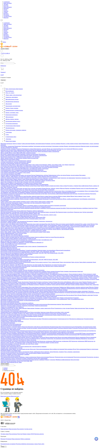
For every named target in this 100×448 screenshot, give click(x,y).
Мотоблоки (58, 192)
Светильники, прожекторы (7, 146)
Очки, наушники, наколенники (72, 351)
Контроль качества (39, 434)
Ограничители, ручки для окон (62, 308)
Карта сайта (41, 443)
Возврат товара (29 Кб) (28, 434)
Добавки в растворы (6, 168)
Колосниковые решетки (31, 316)
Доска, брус (3, 362)
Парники (17, 204)
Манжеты (44, 176)
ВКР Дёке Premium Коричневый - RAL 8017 (33, 253)
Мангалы (62, 188)
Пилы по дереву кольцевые (72, 275)
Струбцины (45, 282)
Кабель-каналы (29, 150)
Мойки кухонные (5, 183)
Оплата (5, 9)
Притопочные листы (25, 312)
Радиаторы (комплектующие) (64, 328)
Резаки (24, 292)
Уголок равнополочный (20, 243)
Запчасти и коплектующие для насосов (35, 337)
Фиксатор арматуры (59, 237)
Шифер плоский (9, 258)
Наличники (24, 222)
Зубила (81, 283)
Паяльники (23, 154)
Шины (18, 152)
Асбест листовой (65, 312)
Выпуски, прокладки (52, 176)
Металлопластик (65, 333)
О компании (7, 1)
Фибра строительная (43, 168)
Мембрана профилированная (63, 359)
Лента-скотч (33, 349)
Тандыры (13, 188)
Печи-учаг (21, 189)
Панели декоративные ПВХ (38, 217)
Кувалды (6, 286)
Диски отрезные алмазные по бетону (79, 278)
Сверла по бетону (60, 275)
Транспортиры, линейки (41, 297)
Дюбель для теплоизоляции (50, 225)
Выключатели (15, 155)
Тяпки (5, 187)
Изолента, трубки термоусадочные (69, 143)
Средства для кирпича (28, 270)
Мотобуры (40, 192)
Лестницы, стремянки (6, 354)
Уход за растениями (5, 197)
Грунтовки (3, 267)
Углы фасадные (15, 212)
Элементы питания (31, 152)
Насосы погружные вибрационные (66, 337)
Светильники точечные (58, 146)
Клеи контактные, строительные (30, 266)
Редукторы (29, 292)
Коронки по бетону (41, 278)
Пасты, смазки (34, 343)
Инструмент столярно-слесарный (9, 282)
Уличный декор (4, 347)
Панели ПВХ (27, 217)
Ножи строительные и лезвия (22, 283)
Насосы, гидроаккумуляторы (8, 337)
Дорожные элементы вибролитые (35, 210)
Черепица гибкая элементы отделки (23, 254)
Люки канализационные (13, 330)
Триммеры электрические (31, 192)
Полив (2, 193)
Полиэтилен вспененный (80, 357)
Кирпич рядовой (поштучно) (51, 272)
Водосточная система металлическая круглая (12, 251)
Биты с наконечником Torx (65, 276)
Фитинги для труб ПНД (76, 333)
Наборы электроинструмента (8, 289)
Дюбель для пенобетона (63, 225)
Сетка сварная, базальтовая (7, 172)
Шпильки (3, 235)
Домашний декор (5, 346)
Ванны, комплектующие (7, 179)
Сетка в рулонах (18, 172)
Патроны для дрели (38, 279)
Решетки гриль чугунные (82, 188)
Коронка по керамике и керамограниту (26, 278)
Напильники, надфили (36, 283)
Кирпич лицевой (39, 272)
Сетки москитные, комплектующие (19, 311)
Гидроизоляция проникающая (21, 170)
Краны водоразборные (59, 334)
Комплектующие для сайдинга (66, 212)
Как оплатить (20, 429)
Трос (25, 224)
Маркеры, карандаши (87, 295)
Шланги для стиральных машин (22, 176)
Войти (4, 42)
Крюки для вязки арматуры (12, 237)
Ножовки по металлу (34, 284)
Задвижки (40, 316)
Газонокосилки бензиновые (68, 192)
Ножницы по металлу (9, 283)
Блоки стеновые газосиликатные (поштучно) (71, 271)
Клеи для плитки (43, 167)
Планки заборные (13, 238)
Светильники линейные (27, 146)
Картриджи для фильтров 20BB (79, 341)
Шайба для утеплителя (88, 225)
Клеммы (78, 292)
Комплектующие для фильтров (25, 342)
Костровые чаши (93, 188)
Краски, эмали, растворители (8, 262)
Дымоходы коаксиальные (41, 305)
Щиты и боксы (12, 152)
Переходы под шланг (27, 336)
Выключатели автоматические (8, 156)
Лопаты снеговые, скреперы (27, 199)
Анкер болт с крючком (30, 230)
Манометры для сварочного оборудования (43, 292)
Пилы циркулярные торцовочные (37, 287)
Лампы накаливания (43, 151)
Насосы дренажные (41, 338)
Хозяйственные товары (6, 349)
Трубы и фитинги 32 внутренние (65, 332)
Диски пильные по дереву (89, 274)
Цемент (14, 164)
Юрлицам (6, 8)
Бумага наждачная (28, 299)
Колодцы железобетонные (14, 325)
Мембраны (78, 338)
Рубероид (47, 359)
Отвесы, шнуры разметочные (49, 296)
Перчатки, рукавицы (58, 351)
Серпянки (35, 221)
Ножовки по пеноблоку (45, 284)
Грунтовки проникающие (12, 267)
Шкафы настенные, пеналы (21, 180)
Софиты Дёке (36, 213)
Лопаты (13, 185)
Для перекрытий (5, 322)
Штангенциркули (19, 297)
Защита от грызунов (39, 205)
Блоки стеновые (5, 271)
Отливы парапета (22, 238)
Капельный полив (68, 193)
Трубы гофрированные (19, 150)
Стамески (50, 282)
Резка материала (8, 7)
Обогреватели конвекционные (49, 318)
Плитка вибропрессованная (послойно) (56, 208)
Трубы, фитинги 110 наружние (32, 332)
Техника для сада (5, 191)
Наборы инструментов (89, 283)
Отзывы (6, 12)
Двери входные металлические (11, 309)
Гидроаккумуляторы (20, 337)
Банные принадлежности (43, 313)
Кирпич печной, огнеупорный (12, 272)
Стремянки (26, 354)
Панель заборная (35, 171)
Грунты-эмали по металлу (41, 262)
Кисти (76, 295)
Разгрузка (6, 5)
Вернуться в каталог (6, 396)
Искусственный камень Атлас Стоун (35, 218)
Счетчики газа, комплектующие (9, 315)
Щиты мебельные (24, 216)
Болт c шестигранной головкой (34, 231)
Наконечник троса (31, 224)
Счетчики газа (36, 315)
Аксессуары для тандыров (37, 189)
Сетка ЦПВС (17, 174)
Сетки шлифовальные (61, 299)
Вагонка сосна (29, 214)
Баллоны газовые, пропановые (80, 291)
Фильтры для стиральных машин (41, 342)
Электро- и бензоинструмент (8, 287)
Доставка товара (5, 434)
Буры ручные (37, 185)
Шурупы (3, 229)
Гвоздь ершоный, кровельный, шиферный (62, 228)
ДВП (31, 361)
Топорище (9, 187)
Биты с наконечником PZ (36, 276)
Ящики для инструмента (43, 353)
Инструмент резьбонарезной (8, 301)
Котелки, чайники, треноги (53, 188)
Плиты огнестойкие (35, 312)
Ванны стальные (39, 179)
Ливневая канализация (25, 330)
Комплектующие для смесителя (23, 177)
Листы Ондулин (23, 255)
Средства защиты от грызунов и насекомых (11, 205)
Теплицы (12, 204)
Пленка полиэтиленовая (43, 357)
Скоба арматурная (18, 228)
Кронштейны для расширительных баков (85, 326)
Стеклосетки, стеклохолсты (45, 221)
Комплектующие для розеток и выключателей (35, 155)
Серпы (16, 185)
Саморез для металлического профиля (75, 226)
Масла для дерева (22, 264)
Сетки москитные (5, 311)
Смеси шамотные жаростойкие (24, 164)
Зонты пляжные (78, 196)
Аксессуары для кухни (22, 181)
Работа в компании (25, 439)
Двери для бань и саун (31, 313)
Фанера (18, 361)
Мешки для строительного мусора (21, 349)
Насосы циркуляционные (43, 326)
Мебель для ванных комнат (7, 180)
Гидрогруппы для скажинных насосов (56, 338)
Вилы (24, 185)
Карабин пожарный (75, 224)
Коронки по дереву (51, 278)
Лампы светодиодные (31, 151)
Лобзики (96, 287)
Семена (2, 201)
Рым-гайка (47, 224)
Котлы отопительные (6, 317)
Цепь (96, 224)
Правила (47, 295)
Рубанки (55, 282)
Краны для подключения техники (28, 334)
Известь (57, 164)
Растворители (10, 263)
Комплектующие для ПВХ (17, 217)
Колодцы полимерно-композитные (40, 330)
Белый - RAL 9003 (50, 251)
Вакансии (6, 17)
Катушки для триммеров (78, 191)
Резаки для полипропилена (89, 333)
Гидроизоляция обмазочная (36, 170)
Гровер (44, 231)
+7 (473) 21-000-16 (5, 53)
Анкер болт (12, 230)
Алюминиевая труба (42, 246)
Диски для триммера (66, 191)
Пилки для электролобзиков (86, 275)
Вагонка (3, 214)
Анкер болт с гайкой (41, 230)
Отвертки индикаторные (32, 154)
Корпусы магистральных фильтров (30, 341)
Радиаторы (75, 328)
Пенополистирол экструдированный (64, 357)
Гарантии (6, 11)
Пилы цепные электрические (29, 289)
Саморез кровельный (60, 226)
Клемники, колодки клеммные (53, 143)
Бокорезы (82, 284)
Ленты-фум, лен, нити (25, 343)
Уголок (16, 233)
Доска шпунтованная (14, 216)
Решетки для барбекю (70, 188)
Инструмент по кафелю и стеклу (9, 300)
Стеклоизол (52, 359)
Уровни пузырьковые (29, 297)
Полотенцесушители (83, 328)
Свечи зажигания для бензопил (59, 279)
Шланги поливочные (9, 193)
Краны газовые (57, 315)
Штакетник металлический (13, 249)
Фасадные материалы (6, 212)
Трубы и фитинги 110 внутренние (57, 330)
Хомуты (20, 326)
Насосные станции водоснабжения (27, 338)
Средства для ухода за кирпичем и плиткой (11, 270)
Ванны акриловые (30, 179)
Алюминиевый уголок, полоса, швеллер (26, 246)
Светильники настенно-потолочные (43, 146)
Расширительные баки (55, 326)
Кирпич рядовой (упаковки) (27, 272)
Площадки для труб (56, 150)
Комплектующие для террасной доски (10, 213)
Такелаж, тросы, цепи (6, 224)
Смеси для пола (40, 166)
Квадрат (15, 245)
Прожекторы (17, 146)
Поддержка (6, 15)
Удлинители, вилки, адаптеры (8, 148)
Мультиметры (42, 154)
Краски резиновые (19, 263)
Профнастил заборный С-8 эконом (21, 242)
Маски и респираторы (23, 351)
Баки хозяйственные (84, 185)
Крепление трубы (32, 326)
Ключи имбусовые (65, 284)
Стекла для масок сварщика (48, 293)
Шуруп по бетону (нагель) (50, 229)
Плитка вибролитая (21, 210)
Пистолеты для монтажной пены (57, 295)
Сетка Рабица (43, 171)
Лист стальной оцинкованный (24, 241)
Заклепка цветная (17, 234)
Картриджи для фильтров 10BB (47, 341)
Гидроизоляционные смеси (7, 170)
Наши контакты (4, 429)
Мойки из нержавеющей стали (17, 183)
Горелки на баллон (18, 291)
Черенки (43, 185)
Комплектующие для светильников (89, 146)
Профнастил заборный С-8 (36, 242)
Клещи (2, 286)
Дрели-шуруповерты (93, 288)
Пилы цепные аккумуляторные (44, 289)
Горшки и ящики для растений (18, 197)
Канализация (4, 330)
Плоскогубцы (32, 282)
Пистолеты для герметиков (35, 296)
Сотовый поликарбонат (31, 250)
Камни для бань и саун (19, 313)
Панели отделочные (6, 217)
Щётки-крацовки (18, 275)
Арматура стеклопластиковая (27, 237)
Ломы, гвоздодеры (51, 283)
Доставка (6, 4)
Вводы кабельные (37, 150)
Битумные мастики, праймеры (36, 359)
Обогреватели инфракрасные (76, 318)
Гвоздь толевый (37, 228)
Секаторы (14, 187)
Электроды (91, 291)
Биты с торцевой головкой (34, 274)
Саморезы (3, 226)
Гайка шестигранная (21, 231)
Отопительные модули (63, 318)
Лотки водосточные (71, 208)
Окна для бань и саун (8, 313)
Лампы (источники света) (7, 151)
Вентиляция (4, 304)
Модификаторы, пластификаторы (29, 168)
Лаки (43, 264)
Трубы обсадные (17, 340)
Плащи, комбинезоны (35, 351)
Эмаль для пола (75, 262)
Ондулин (3, 255)
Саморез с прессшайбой (49, 226)
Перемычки (12, 322)
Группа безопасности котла (68, 326)
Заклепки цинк (9, 234)
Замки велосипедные (80, 308)
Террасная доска (78, 212)
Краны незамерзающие (14, 334)
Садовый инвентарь (6, 185)
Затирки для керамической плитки (53, 166)
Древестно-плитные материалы (8, 361)
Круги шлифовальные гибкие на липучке (22, 279)
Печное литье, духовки (6, 316)
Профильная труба (8, 239)
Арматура (3, 237)
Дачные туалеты (46, 203)
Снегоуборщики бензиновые (41, 199)
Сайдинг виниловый (87, 212)
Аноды (16, 160)
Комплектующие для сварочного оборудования (60, 291)
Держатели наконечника (16, 293)
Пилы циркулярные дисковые (60, 289)
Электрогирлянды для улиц (15, 347)
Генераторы (20, 321)
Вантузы (93, 330)
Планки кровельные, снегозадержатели (10, 257)
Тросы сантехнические (72, 330)
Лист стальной (13, 241)
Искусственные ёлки (26, 346)
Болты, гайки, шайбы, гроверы (8, 231)
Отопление (3, 328)
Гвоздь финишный (28, 228)
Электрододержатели (59, 292)
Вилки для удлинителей (53, 148)
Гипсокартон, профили (6, 221)
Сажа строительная (16, 168)
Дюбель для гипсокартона (76, 225)
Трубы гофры (33, 176)
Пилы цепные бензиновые (52, 287)
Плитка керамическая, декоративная (10, 218)
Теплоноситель (92, 328)
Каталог (6, 369)
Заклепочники (25, 282)
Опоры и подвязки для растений (38, 197)
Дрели (9, 288)
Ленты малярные (68, 349)
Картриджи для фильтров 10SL (63, 341)
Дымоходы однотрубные (28, 305)
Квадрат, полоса (5, 245)
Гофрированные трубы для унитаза (57, 175)
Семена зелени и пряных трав (45, 201)
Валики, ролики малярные (7, 296)
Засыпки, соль (13, 342)
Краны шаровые (57, 333)
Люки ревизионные (66, 304)
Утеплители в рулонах (21, 358)
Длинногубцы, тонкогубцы (92, 284)
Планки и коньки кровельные (37, 257)
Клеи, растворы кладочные (7, 167)
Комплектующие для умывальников (39, 184)
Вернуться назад (15, 396)
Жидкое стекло (42, 266)
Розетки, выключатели (6, 155)
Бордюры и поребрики (40, 208)
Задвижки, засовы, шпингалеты (43, 308)
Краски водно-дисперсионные (23, 262)
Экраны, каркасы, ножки (19, 179)
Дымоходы (21, 307)
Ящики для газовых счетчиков (24, 315)
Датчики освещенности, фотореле (9, 147)
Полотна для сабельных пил (21, 284)
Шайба (48, 231)
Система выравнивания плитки (31, 300)
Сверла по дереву (51, 275)
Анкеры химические (59, 266)
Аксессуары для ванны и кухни (8, 181)
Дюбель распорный (30, 225)
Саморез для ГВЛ (89, 226)
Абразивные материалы (6, 299)
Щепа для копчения (49, 189)
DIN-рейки (23, 152)
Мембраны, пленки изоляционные (28, 357)
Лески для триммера (90, 191)
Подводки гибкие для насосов (28, 340)
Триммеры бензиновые (15, 191)
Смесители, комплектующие (8, 177)
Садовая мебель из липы (20, 196)
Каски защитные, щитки (47, 351)
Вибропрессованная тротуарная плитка (10, 208)
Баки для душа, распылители (34, 203)
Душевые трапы (20, 332)
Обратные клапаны (37, 336)
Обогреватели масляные (35, 318)
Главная (5, 368)
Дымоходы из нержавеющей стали (9, 307)
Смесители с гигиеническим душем (51, 177)
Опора (25, 233)
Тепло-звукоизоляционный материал (10, 357)
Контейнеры (4, 350)
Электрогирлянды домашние (39, 346)
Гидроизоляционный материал (8, 359)
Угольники (76, 297)
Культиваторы (40, 191)
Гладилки (95, 295)
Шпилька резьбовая (24, 235)
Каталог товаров (4, 48)
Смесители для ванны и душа (82, 177)
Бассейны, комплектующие (33, 196)
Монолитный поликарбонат (63, 250)
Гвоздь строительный (46, 228)
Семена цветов (34, 201)
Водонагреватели (5, 329)
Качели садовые (44, 196)
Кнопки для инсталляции (72, 175)
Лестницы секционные (17, 354)
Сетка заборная (4, 171)
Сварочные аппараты (6, 292)
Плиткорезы (20, 300)
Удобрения (53, 197)
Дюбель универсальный (19, 225)
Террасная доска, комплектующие (9, 220)
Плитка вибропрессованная (27, 208)
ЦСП (22, 361)
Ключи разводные (56, 284)
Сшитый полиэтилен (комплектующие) (47, 328)
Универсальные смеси (6, 164)
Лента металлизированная (42, 349)
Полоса (11, 245)
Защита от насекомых (28, 205)
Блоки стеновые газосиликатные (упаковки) (36, 271)
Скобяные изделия (5, 308)
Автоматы (37, 156)
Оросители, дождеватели (13, 195)
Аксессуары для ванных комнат (36, 181)
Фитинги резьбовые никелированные (16, 333)
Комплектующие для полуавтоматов (32, 293)
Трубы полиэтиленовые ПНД (72, 334)
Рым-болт (53, 224)
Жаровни (16, 189)
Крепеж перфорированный (7, 233)
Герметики (21, 268)
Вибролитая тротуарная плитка (8, 210)
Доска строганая (34, 216)
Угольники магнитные (70, 292)
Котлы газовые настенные (18, 317)
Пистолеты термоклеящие (21, 287)
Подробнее (9, 414)
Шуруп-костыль (23, 229)
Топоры (19, 282)
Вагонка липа (36, 214)
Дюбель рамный (39, 225)
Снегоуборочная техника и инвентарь (10, 199)
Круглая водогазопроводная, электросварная (24, 239)
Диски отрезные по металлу (76, 274)
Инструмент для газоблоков (7, 303)
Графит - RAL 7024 (40, 251)
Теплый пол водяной (32, 328)
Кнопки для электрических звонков (18, 158)
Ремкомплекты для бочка (42, 175)
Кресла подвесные (53, 196)
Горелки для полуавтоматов (88, 292)
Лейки (25, 193)
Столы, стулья (86, 196)
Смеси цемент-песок (37, 164)
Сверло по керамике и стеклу (39, 275)
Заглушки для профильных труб (44, 239)
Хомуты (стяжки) (17, 143)
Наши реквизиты (16, 439)
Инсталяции (82, 175)
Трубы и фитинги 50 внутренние (48, 332)
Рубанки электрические (54, 288)
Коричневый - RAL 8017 (29, 251)
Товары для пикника (6, 188)
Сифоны (39, 176)
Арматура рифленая (40, 237)
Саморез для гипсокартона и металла (15, 226)
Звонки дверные (5, 158)
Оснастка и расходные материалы (9, 274)
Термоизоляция (4, 312)
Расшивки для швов (40, 295)
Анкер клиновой (20, 230)
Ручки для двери (14, 308)
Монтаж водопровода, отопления (9, 326)
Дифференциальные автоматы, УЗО (25, 156)
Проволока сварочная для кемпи (31, 291)
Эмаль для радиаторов (65, 262)
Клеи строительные (16, 266)
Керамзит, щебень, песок (48, 164)
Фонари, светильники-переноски (72, 146)
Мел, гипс (61, 164)
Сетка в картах (26, 172)
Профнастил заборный (6, 242)
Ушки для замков (89, 308)
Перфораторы (62, 287)
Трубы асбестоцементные (15, 324)
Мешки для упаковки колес (14, 350)
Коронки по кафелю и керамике (9, 278)
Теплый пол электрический (7, 163)
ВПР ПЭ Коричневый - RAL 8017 (35, 259)
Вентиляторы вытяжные (13, 304)
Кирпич (3, 272)
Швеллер (11, 243)
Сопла (8, 293)
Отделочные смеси (5, 166)
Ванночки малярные (19, 296)
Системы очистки (54, 342)
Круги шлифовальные (50, 299)
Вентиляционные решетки (54, 304)
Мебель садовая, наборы (64, 196)
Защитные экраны (45, 312)
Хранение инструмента (6, 353)
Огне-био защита (61, 264)
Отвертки (84, 282)
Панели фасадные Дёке (34, 212)
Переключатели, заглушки (40, 148)
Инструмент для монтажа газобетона (24, 303)
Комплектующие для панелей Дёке (49, 212)
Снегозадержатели (25, 257)
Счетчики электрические (7, 162)
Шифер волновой (17, 258)
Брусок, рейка (18, 362)
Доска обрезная (10, 362)
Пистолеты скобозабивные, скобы (66, 282)
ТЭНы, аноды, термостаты (7, 160)
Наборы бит (75, 276)
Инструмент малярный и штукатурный (10, 295)
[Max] (19, 417)
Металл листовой (5, 241)
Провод (14, 159)
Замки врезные (31, 308)
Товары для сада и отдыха (7, 196)
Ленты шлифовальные (18, 299)
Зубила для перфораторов (7, 275)
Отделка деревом (5, 216)
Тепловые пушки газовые (14, 320)
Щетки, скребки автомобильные (71, 199)
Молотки (44, 283)
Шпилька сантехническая (12, 235)
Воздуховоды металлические (40, 304)
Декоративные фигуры (15, 346)
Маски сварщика (44, 291)
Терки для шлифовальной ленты (75, 299)
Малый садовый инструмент (52, 185)
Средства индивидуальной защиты (9, 351)
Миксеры (91, 287)
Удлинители (19, 148)
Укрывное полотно (46, 206)
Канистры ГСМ (13, 276)
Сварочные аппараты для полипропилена (11, 336)
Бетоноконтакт (23, 267)
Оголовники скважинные (11, 338)
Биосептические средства (84, 330)
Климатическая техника (7, 318)
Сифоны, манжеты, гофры (7, 176)
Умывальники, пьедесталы (23, 184)
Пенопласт (52, 357)
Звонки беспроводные (32, 158)
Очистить (3, 80)
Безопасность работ (6, 355)
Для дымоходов (4, 324)
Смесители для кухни (36, 177)
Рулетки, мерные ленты (54, 297)
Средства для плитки (39, 270)
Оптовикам (8, 439)
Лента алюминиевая (81, 349)
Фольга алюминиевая (14, 312)
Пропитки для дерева (32, 264)
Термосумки (28, 189)
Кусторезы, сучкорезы (72, 185)
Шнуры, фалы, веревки (17, 224)
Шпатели (22, 295)
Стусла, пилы (78, 282)
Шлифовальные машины (31, 288)
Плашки (17, 301)
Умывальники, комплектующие (9, 184)
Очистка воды (4, 341)
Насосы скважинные (80, 337)
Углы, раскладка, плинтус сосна (48, 214)
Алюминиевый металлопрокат (8, 246)
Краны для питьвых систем (15, 341)
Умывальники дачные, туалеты (19, 203)
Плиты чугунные (21, 316)
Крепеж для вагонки (20, 214)
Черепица (3, 254)
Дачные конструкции (6, 203)
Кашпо (48, 197)
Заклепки (3, 234)
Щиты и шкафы (4, 152)
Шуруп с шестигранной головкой (65, 229)
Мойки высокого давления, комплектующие (78, 287)
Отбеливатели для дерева (50, 264)
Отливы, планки (5, 238)
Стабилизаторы (13, 321)
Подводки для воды (15, 345)
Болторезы (39, 282)
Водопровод (4, 333)
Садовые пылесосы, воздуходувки (52, 191)
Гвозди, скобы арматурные (7, 228)
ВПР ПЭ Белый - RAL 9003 (51, 259)
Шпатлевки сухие (21, 166)
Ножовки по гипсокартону (7, 284)
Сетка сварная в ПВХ (13, 171)
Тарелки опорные (83, 276)
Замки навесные (23, 308)
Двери (2, 309)
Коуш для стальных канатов (63, 224)
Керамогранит (22, 218)
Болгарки (13, 288)
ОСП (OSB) (26, 361)
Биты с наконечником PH (23, 276)
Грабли (20, 185)
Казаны (44, 188)
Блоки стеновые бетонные (53, 271)
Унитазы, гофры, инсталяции (8, 175)
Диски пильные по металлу (63, 278)
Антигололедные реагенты (56, 199)
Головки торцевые (75, 284)
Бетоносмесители (20, 288)
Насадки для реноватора (12, 280)
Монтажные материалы (6, 143)
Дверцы (14, 316)
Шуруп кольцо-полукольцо (12, 229)
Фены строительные (43, 288)
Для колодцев (4, 325)
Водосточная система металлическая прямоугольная (14, 259)
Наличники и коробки (6, 222)
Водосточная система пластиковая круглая (11, 253)
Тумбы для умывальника (35, 180)
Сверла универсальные (73, 279)
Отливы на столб (31, 238)
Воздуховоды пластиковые (26, 304)
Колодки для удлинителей (65, 148)
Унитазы (33, 175)
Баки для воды (48, 193)
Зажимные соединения (47, 333)
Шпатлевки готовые (31, 166)
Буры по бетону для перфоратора (49, 274)
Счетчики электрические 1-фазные (22, 162)
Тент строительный (42, 358)
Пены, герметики (5, 268)
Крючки (72, 308)
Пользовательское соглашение (8, 443)
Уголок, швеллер (5, 243)
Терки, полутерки (29, 295)
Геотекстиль (38, 206)
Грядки (21, 204)
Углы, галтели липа (10, 214)
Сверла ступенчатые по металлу (87, 279)
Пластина (20, 233)
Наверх (3, 446)
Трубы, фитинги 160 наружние (8, 332)
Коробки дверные (16, 222)
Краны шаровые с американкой (45, 334)
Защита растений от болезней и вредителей (55, 205)
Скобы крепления (26, 143)
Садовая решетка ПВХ (25, 171)
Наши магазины (8, 3)
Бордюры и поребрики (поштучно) (85, 208)
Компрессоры (84, 288)
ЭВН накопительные (15, 329)
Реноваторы (18, 289)
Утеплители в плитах (9, 358)
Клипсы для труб (46, 150)
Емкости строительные (92, 349)
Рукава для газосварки (17, 292)
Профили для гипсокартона (19, 221)
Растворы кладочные (53, 167)
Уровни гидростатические (66, 297)
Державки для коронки (93, 276)
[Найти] (15, 63)
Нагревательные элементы (24, 160)
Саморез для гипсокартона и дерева (34, 226)
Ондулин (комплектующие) (12, 255)
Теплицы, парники (5, 204)
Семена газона (8, 201)
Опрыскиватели (19, 193)
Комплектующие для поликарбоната (47, 250)
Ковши (26, 296)
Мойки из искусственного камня (33, 183)
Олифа (39, 264)
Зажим (80, 143)
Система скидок (8, 16)
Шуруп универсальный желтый (35, 229)
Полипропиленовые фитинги (33, 333)
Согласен (3, 414)
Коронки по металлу (63, 274)
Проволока (3, 247)
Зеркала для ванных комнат (48, 180)
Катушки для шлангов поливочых (81, 193)
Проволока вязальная (11, 247)
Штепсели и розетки (78, 148)
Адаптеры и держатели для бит (50, 276)
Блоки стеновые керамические (16, 271)
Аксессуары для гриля (21, 188)
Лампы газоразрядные (53, 151)
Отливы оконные (24, 212)
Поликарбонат (4, 250)
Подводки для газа (65, 315)
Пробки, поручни (48, 179)
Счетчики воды (4, 334)
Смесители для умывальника (68, 177)
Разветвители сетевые (27, 148)
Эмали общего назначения (85, 262)
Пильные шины (47, 279)
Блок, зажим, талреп (85, 224)
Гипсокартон (30, 221)
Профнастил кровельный (7, 260)
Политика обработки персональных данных (27, 443)
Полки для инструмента (19, 353)
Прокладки (24, 326)
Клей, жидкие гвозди (6, 266)
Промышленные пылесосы (73, 288)
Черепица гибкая (10, 254)
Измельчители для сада (49, 192)
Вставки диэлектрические (46, 315)
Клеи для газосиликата (20, 167)
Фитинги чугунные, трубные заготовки (16, 328)
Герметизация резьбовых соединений (10, 343)
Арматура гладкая (49, 237)
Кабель (17, 159)
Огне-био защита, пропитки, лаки (9, 264)
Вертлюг (93, 224)
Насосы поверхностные (51, 337)
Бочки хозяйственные (57, 193)
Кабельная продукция (6, 159)
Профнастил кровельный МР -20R (22, 260)
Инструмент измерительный (8, 297)
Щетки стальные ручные (15, 286)
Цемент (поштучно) (70, 164)
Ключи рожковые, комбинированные (65, 283)
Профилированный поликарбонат (16, 250)
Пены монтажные (14, 268)
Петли (52, 308)
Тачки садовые (63, 185)
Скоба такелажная (40, 224)
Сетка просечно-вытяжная (7, 174)
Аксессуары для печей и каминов (58, 313)
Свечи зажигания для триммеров (16, 192)
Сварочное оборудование (7, 291)
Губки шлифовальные (39, 299)
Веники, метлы (29, 185)
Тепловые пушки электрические (21, 318)
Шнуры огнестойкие (55, 312)
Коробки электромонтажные (38, 143)
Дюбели (3, 225)
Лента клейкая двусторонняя (57, 349)
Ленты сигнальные (15, 355)
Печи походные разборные (7, 189)
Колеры (33, 262)
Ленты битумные (75, 359)
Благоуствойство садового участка (9, 206)
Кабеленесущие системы (7, 150)
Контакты (6, 13)
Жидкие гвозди (50, 266)
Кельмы (80, 295)
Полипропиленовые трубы (87, 334)
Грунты (28, 197)
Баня (2, 313)
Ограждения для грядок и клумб (26, 206)
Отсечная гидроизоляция (22, 359)
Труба (2, 239)
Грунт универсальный (53, 262)
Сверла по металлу (27, 275)
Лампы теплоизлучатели (20, 151)
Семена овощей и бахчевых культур (21, 201)
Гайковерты (64, 288)
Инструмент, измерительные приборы (10, 154)
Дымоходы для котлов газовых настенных (11, 305)
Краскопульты (4, 288)
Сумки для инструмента (31, 353)
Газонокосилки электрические (28, 191)
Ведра (74, 349)
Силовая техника (5, 321)
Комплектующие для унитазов (23, 175)
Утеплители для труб (32, 358)
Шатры (72, 196)
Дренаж (58, 197)
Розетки (21, 155)
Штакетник (4, 249)
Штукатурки (13, 166)
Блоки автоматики (70, 338)
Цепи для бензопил (22, 274)
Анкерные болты (5, 230)
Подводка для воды (5, 345)
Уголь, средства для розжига (35, 188)
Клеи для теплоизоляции (32, 167)
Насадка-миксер (70, 295)
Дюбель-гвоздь (8, 225)
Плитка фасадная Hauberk (26, 213)
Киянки (77, 283)
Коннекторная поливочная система (36, 193)
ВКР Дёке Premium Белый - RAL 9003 (53, 253)
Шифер (2, 258)
